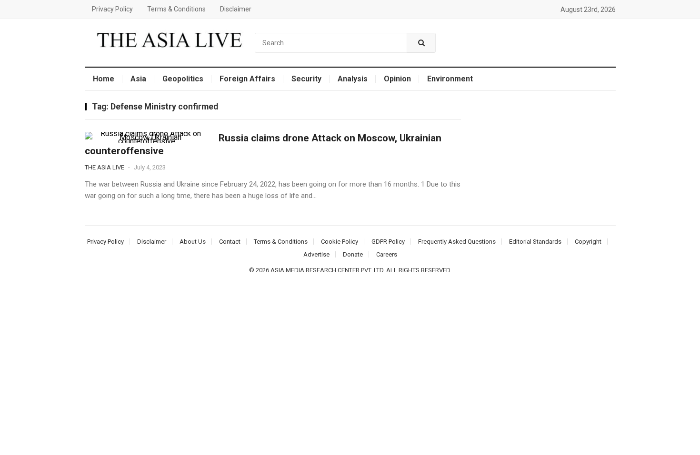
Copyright (588, 241)
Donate (353, 254)
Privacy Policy (112, 9)
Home (103, 78)
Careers (386, 254)
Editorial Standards (535, 241)
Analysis (353, 78)
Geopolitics (182, 78)
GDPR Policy (388, 241)
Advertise (316, 254)
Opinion (397, 78)
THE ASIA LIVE (104, 167)
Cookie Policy (339, 241)
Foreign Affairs (247, 78)
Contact (229, 241)
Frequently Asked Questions (457, 241)
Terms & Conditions (176, 9)
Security (306, 78)
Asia (138, 78)
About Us (193, 241)
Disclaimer (235, 9)
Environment (450, 78)
